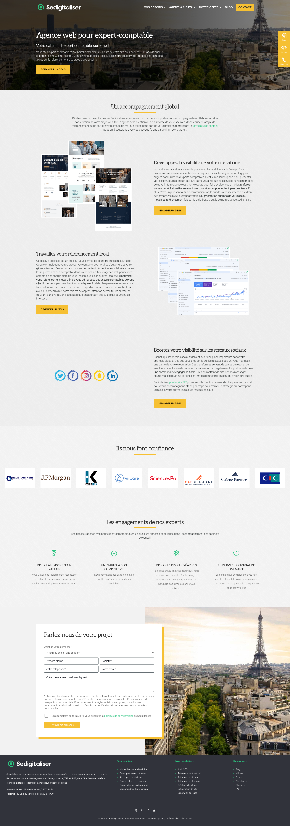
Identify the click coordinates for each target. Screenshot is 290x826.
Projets (239, 777)
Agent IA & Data (181, 7)
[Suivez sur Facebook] (148, 810)
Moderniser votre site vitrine (133, 769)
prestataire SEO (178, 382)
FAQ (238, 789)
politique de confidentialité (118, 715)
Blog (229, 7)
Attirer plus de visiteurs (131, 777)
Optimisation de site (187, 789)
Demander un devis (53, 69)
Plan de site (186, 818)
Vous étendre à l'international (134, 789)
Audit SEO (182, 769)
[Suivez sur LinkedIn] (142, 810)
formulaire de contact (205, 125)
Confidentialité (172, 818)
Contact (244, 7)
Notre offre (209, 7)
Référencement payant (189, 781)
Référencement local (188, 777)
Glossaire (240, 785)
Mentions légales (155, 818)
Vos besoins (153, 7)
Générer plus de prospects (133, 781)
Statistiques (241, 781)
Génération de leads (187, 793)
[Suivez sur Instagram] (154, 810)
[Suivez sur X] (136, 810)
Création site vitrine (187, 785)
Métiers (239, 773)
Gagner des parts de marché (134, 785)
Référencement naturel (189, 773)
